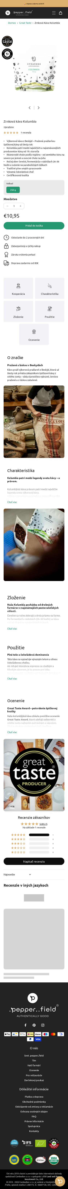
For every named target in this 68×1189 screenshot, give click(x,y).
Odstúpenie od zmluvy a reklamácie (34, 1106)
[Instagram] (43, 1025)
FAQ (34, 1116)
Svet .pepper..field (34, 1055)
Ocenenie (34, 1070)
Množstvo (10, 199)
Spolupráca (34, 1126)
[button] (11, 132)
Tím (34, 1060)
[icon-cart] (61, 13)
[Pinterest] (34, 1025)
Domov (12, 22)
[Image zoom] (34, 68)
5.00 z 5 (43, 823)
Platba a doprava (34, 1096)
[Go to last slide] (29, 107)
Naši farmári (34, 1065)
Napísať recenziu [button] (34, 861)
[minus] (7, 206)
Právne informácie (34, 1121)
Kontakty (34, 1131)
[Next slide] (38, 107)
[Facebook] (25, 1025)
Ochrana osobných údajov (34, 1111)
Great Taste (25, 22)
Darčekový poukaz (34, 1080)
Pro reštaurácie (34, 1075)
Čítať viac (12, 502)
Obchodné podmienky (34, 1101)
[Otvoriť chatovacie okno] (60, 1181)
